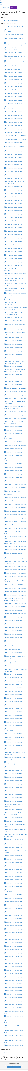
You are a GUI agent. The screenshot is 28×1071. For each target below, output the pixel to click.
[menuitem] (1, 3)
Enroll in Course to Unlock (14, 1067)
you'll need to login (20, 1065)
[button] (1, 1)
